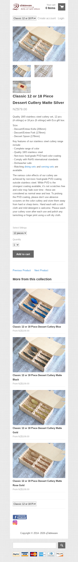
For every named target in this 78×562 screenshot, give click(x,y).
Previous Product (22, 270)
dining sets (30, 166)
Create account (47, 18)
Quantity (17, 239)
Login (61, 18)
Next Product (41, 270)
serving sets (47, 166)
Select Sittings (20, 228)
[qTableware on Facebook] (20, 518)
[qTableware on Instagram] (15, 524)
